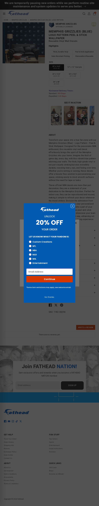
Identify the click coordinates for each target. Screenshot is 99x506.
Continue (49, 279)
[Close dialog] (72, 206)
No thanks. (49, 297)
